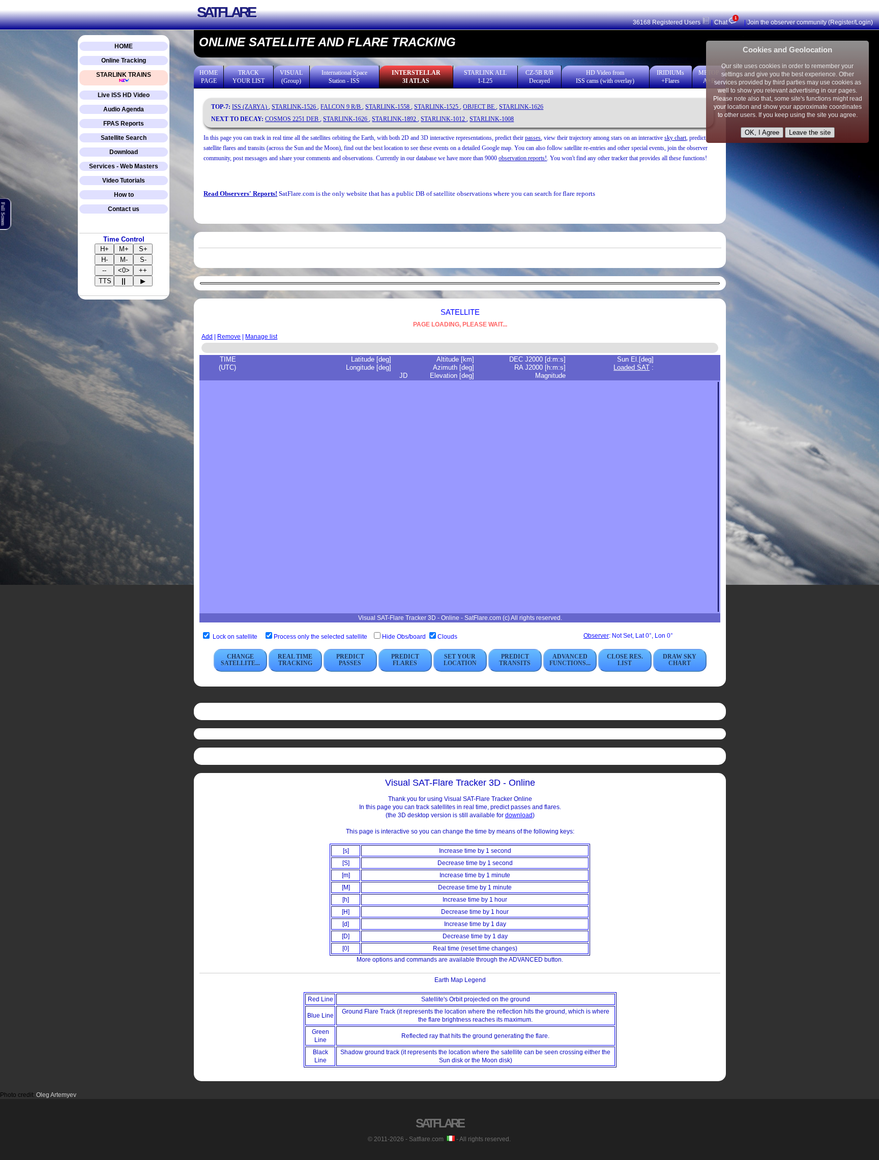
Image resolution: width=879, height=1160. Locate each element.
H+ (104, 249)
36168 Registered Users (667, 22)
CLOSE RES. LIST (625, 660)
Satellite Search (123, 137)
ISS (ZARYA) (250, 106)
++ (143, 270)
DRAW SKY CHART (679, 660)
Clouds (447, 636)
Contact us (123, 209)
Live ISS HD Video (124, 95)
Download (123, 152)
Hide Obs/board (404, 636)
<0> (124, 270)
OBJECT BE (479, 106)
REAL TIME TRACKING (295, 660)
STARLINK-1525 (437, 106)
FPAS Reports (123, 123)
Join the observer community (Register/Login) (810, 22)
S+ (143, 249)
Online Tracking (123, 60)
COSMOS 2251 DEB (292, 119)
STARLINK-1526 (294, 106)
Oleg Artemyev (56, 1094)
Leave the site (810, 132)
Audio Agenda (123, 109)
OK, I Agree (762, 132)
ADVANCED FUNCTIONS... (570, 660)
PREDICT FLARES (405, 660)
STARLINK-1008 (492, 119)
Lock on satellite (235, 636)
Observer (596, 635)
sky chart (675, 137)
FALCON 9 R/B (341, 106)
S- (143, 259)
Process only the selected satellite (321, 636)
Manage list (261, 336)
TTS (105, 281)
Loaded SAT (631, 367)
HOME (123, 46)
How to (124, 194)
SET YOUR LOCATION (460, 660)
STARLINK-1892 (395, 119)
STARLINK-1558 (388, 106)
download (519, 815)
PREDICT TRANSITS (515, 660)
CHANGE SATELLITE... (240, 660)
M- (124, 259)
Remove (229, 336)
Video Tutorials (123, 180)
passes (533, 137)
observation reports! (523, 158)
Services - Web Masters (123, 166)
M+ (124, 249)
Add (207, 336)
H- (104, 259)
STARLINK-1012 (443, 119)
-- (104, 270)
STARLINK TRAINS (123, 74)
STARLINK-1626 (521, 106)
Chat (725, 22)
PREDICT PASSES (350, 660)
